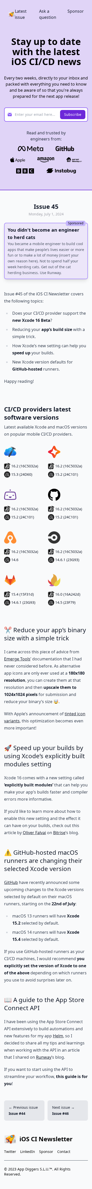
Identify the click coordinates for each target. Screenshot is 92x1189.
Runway (43, 1057)
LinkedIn (27, 1151)
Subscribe (72, 114)
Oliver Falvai (34, 832)
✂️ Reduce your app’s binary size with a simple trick (45, 634)
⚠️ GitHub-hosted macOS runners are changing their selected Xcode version (43, 860)
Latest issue (21, 14)
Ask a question (47, 14)
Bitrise (59, 832)
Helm (58, 1036)
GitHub (11, 882)
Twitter (10, 1151)
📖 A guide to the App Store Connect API (44, 1003)
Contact (63, 1151)
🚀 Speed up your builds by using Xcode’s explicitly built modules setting (44, 755)
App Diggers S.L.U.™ (34, 1169)
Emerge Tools (17, 659)
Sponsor (75, 11)
